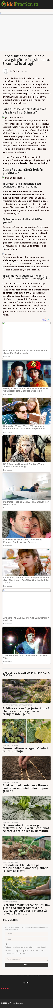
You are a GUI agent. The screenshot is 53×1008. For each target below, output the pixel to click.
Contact (5, 988)
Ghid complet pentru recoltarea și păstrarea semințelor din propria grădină (25, 788)
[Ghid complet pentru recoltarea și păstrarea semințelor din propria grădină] (26, 768)
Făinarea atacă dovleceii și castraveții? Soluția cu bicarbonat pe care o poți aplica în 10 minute (25, 828)
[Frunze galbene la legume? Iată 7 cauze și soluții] (26, 731)
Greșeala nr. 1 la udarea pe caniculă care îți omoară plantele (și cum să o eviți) (25, 868)
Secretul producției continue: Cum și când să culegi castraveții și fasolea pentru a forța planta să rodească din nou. (26, 909)
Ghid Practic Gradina (10, 705)
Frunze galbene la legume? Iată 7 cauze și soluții (25, 749)
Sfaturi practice (25, 705)
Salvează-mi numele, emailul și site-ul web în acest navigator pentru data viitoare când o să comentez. (25, 950)
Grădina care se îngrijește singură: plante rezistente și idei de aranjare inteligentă (26, 711)
